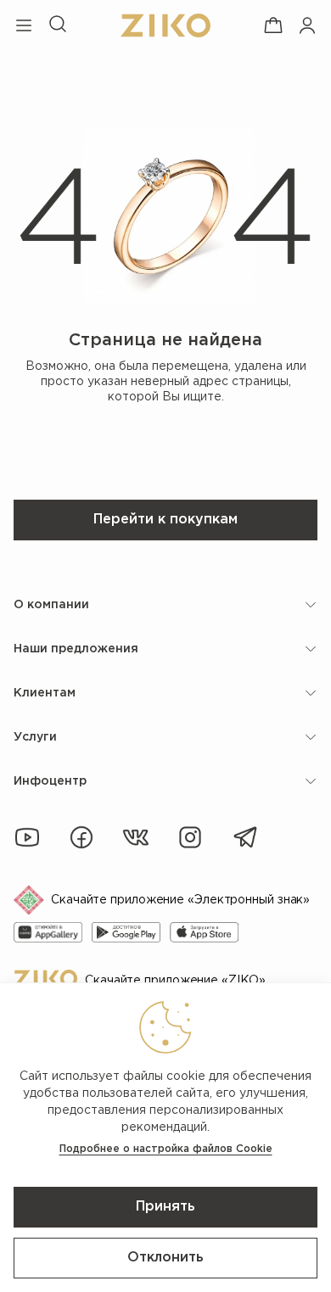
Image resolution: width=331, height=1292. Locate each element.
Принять (165, 1206)
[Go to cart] (273, 25)
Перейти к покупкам (165, 519)
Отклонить (165, 1257)
